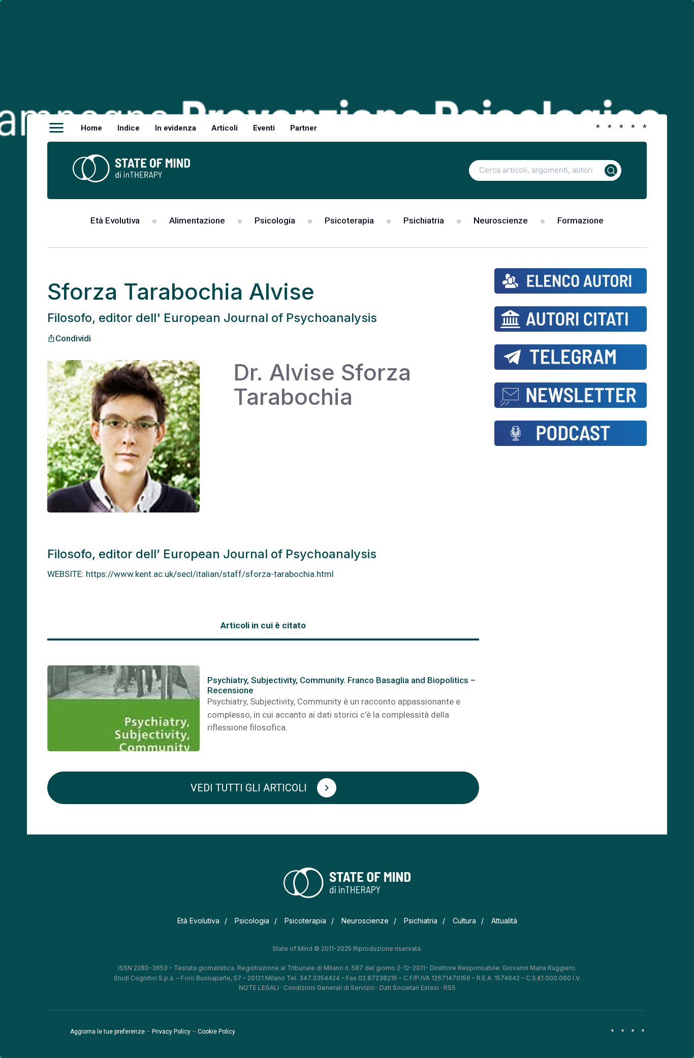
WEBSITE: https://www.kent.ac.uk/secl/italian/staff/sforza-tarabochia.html (190, 574)
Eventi (264, 128)
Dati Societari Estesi (409, 987)
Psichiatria (423, 220)
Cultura (464, 920)
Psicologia (275, 220)
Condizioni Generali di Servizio (329, 987)
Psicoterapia (349, 220)
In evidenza (175, 128)
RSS (450, 987)
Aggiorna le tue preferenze (107, 1031)
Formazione (580, 220)
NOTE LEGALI (259, 987)
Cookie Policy (216, 1031)
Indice (128, 128)
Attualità (504, 920)
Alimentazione (197, 220)
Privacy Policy (171, 1031)
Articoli (224, 128)
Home (91, 128)
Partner (303, 128)
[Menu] (56, 128)
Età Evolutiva (115, 220)
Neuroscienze (501, 220)
